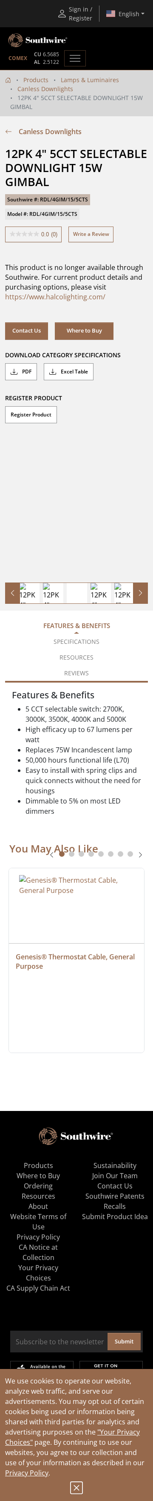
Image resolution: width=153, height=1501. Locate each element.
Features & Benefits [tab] (76, 625)
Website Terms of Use (38, 1221)
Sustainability (115, 1165)
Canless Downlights (45, 89)
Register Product (31, 414)
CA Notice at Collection (38, 1252)
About (38, 1206)
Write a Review (91, 234)
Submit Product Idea (115, 1216)
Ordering (38, 1186)
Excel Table (74, 371)
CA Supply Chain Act (38, 1288)
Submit (124, 1341)
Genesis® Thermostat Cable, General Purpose (76, 961)
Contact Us (26, 330)
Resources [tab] (77, 657)
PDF (26, 371)
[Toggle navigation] (75, 58)
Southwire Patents (114, 1196)
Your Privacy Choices (38, 1273)
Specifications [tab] (76, 641)
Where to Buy (84, 330)
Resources (38, 1196)
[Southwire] (38, 40)
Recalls (115, 1206)
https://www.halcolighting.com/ (55, 296)
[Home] (8, 79)
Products (35, 80)
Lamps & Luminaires (90, 80)
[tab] (62, 854)
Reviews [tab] (76, 673)
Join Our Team (115, 1175)
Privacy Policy (26, 1473)
